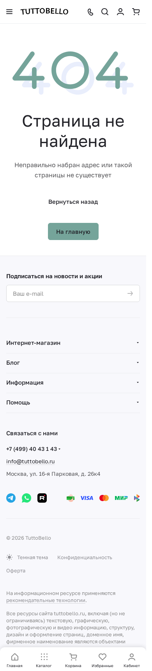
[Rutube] (42, 498)
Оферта (15, 570)
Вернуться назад (73, 201)
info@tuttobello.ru (30, 461)
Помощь (18, 402)
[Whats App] (26, 498)
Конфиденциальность (84, 557)
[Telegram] (11, 498)
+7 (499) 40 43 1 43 (31, 448)
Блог (13, 362)
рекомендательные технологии (45, 600)
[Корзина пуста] (136, 12)
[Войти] (120, 12)
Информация (25, 382)
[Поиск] (105, 12)
